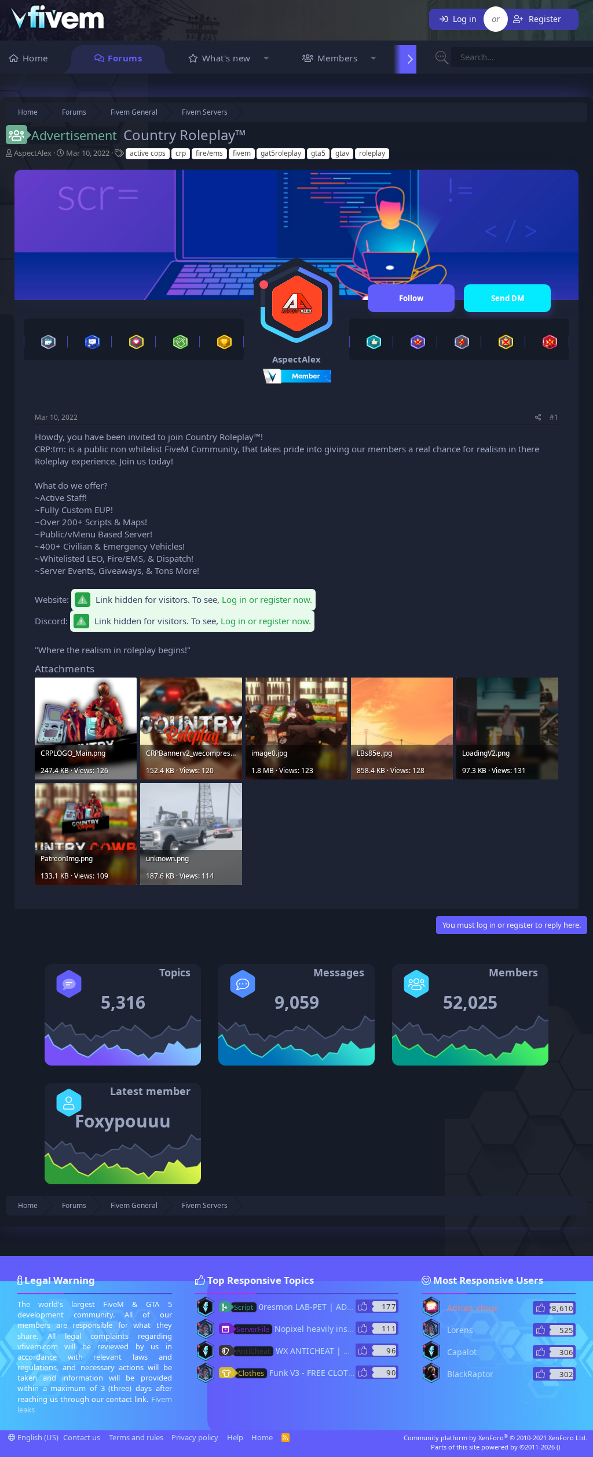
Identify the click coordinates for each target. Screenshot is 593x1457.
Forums (125, 58)
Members (337, 58)
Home (35, 58)
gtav (342, 153)
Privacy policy (194, 1437)
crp (180, 153)
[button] (267, 59)
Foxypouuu (123, 1121)
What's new (226, 58)
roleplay (372, 153)
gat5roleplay (281, 153)
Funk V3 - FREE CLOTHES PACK (311, 1372)
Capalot (462, 1351)
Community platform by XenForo (495, 1437)
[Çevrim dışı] (263, 284)
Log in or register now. (267, 599)
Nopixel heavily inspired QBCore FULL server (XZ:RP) (355, 1328)
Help (235, 1437)
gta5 (318, 153)
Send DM (507, 298)
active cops (148, 153)
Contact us (81, 1437)
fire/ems (209, 153)
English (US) (37, 1437)
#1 (554, 417)
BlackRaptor (470, 1373)
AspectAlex (33, 153)
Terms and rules (136, 1437)
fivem (242, 153)
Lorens (460, 1329)
